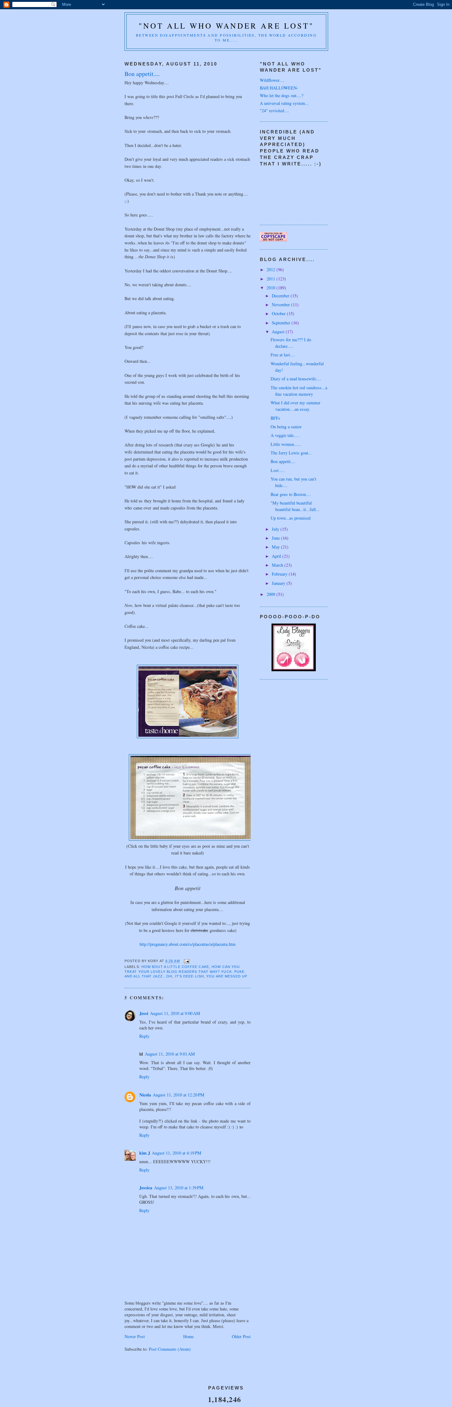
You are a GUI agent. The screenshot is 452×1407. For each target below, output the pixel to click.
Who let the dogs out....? (281, 95)
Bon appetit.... (283, 461)
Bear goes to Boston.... (291, 494)
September (281, 323)
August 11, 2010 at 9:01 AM (170, 1054)
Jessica (145, 1187)
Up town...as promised (291, 518)
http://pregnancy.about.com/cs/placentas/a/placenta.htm (188, 944)
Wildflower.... (272, 80)
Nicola (145, 1095)
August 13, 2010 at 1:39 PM (179, 1188)
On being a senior (286, 427)
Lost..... (278, 470)
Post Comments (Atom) (170, 1349)
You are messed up (226, 976)
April (277, 556)
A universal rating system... (284, 103)
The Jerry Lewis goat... (291, 453)
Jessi (143, 1013)
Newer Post (135, 1336)
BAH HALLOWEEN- (279, 88)
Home (188, 1336)
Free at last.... (283, 355)
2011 (271, 279)
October (279, 313)
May (276, 547)
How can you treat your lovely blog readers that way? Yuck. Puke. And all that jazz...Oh (185, 971)
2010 (271, 288)
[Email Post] (186, 961)
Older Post (241, 1336)
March (278, 565)
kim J (144, 1153)
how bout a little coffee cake (175, 967)
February (280, 574)
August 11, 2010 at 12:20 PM (178, 1095)
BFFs (275, 418)
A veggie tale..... (285, 435)
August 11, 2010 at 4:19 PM (176, 1153)
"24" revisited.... (274, 110)
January (279, 583)
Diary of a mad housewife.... (296, 379)
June (276, 538)
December (281, 296)
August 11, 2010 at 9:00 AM (175, 1013)
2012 (271, 269)
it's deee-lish (189, 976)
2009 (271, 594)
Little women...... (286, 444)
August (279, 332)
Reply (144, 1036)
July (276, 529)
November (281, 304)
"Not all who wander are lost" (226, 26)
